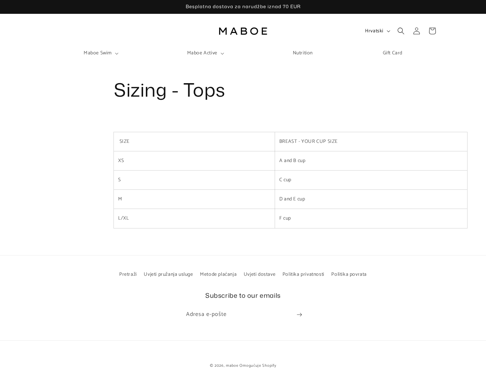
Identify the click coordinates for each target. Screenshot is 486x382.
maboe (232, 365)
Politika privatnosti (303, 274)
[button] (100, 53)
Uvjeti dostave (259, 274)
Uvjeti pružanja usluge (168, 274)
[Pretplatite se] (299, 315)
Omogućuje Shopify (257, 365)
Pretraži (128, 274)
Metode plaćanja (218, 274)
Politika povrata (349, 274)
